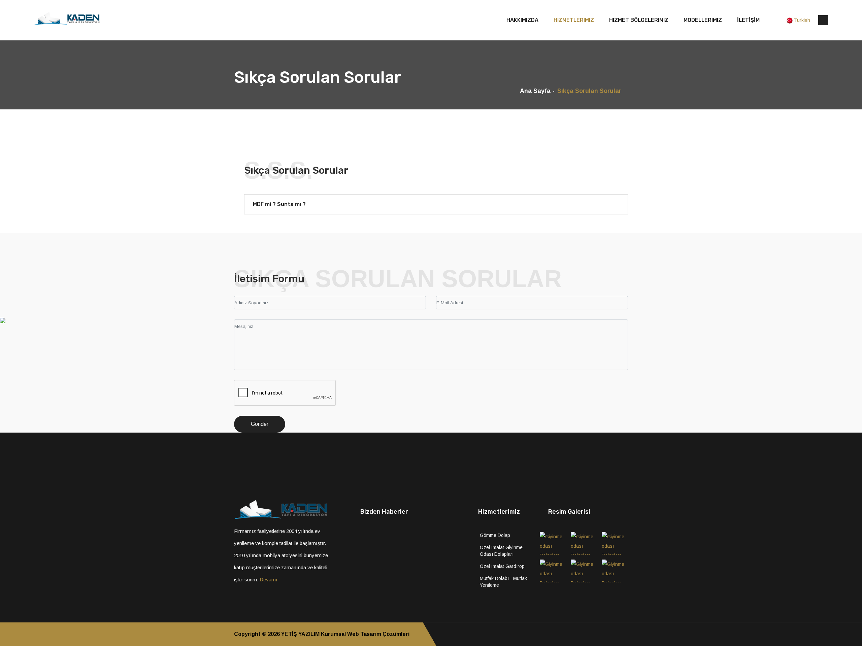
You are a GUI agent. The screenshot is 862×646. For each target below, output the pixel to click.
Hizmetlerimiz (574, 20)
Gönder (259, 424)
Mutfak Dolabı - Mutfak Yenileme (503, 582)
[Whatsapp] (626, 634)
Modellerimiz (703, 20)
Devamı (268, 579)
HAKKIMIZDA (522, 20)
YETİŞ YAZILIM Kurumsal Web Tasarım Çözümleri (345, 634)
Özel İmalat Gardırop (502, 566)
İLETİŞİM (748, 20)
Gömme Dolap (495, 535)
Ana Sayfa (535, 91)
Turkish (802, 20)
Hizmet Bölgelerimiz (638, 20)
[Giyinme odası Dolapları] (553, 543)
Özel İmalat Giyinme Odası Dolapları (501, 551)
